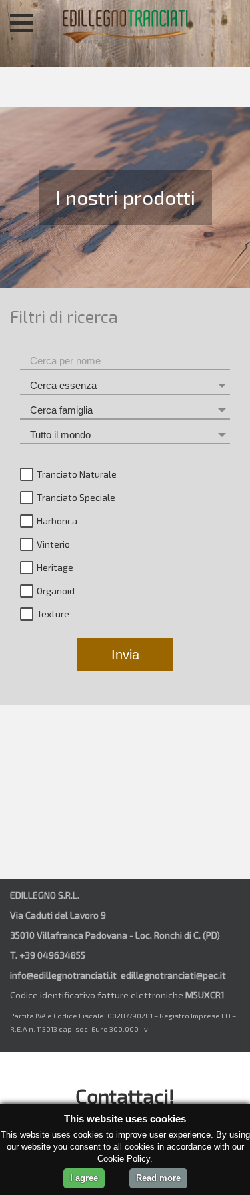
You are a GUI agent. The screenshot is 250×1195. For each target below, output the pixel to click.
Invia (125, 654)
